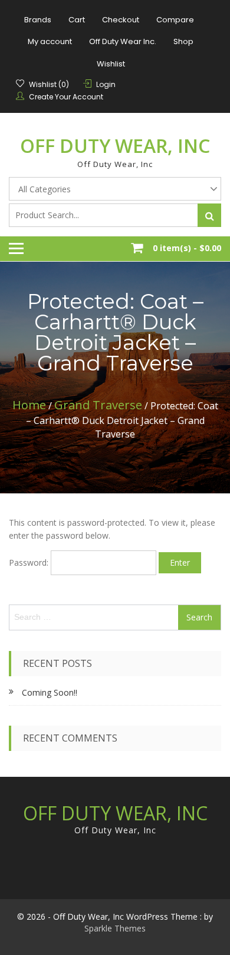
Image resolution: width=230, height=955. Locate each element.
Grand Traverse (98, 405)
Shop (183, 41)
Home (29, 405)
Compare (175, 19)
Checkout (120, 19)
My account (50, 41)
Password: (30, 562)
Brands (37, 19)
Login (106, 84)
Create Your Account (66, 97)
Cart (76, 19)
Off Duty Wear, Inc (115, 145)
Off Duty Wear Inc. (122, 41)
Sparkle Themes (115, 928)
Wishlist (111, 63)
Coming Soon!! (49, 692)
